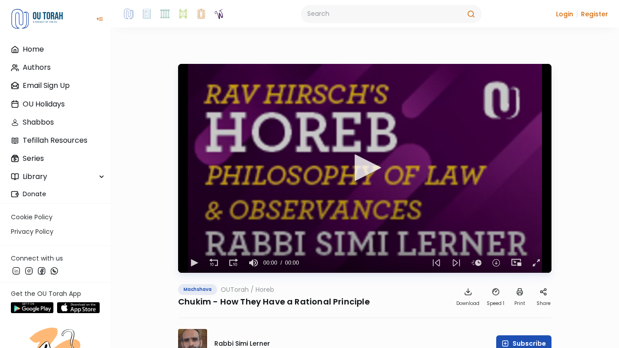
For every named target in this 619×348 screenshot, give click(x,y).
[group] (253, 263)
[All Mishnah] (147, 14)
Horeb (265, 289)
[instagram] (29, 270)
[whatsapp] (54, 270)
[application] (364, 168)
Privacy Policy (32, 231)
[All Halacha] (165, 14)
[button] (564, 14)
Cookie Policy (32, 217)
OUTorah (235, 289)
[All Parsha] (183, 14)
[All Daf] (201, 14)
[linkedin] (16, 270)
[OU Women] (219, 14)
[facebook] (41, 270)
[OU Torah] (128, 14)
